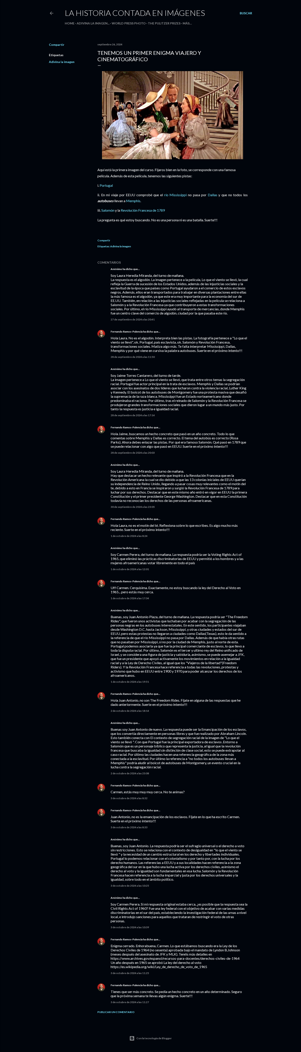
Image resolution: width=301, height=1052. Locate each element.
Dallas (212, 195)
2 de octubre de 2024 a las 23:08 (130, 773)
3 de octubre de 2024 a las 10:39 (130, 927)
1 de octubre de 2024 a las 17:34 (130, 598)
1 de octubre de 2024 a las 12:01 (130, 569)
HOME (69, 23)
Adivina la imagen (61, 62)
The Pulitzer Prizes (164, 23)
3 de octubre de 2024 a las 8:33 (129, 827)
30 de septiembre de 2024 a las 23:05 (133, 506)
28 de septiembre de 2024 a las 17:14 (133, 415)
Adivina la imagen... (93, 23)
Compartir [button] (56, 44)
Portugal (106, 185)
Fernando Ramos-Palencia (127, 331)
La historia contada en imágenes (135, 13)
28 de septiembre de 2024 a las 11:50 (133, 357)
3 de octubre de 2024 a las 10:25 (130, 885)
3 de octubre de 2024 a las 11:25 (130, 973)
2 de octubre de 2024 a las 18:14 (130, 710)
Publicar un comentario (115, 1012)
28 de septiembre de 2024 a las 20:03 (133, 452)
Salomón (107, 210)
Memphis (133, 201)
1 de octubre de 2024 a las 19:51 (130, 681)
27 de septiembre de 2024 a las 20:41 (133, 319)
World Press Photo (129, 23)
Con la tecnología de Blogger (154, 1038)
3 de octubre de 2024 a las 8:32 (129, 798)
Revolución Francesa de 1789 (143, 210)
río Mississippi (175, 195)
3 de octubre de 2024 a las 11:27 (130, 1002)
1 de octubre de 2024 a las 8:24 (129, 536)
